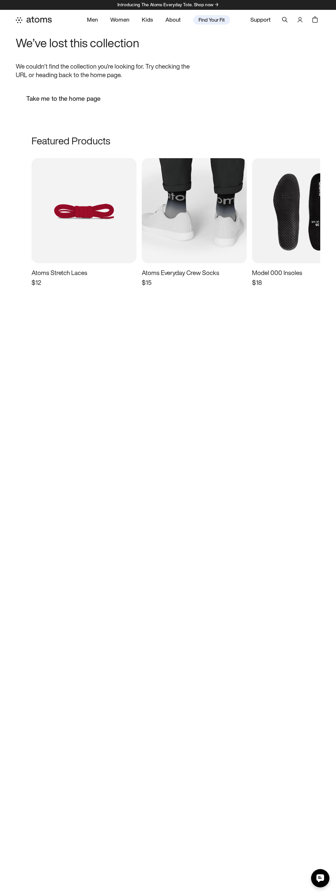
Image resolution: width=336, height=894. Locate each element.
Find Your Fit (212, 19)
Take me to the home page (63, 98)
